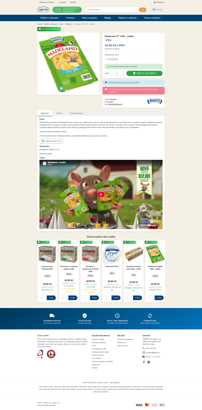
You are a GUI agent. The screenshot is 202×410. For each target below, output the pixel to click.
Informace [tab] (45, 113)
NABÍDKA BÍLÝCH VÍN (51, 141)
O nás (94, 346)
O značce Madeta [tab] (76, 113)
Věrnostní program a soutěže (102, 361)
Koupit (51, 298)
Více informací (113, 59)
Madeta (113, 99)
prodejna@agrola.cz (153, 352)
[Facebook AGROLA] (144, 362)
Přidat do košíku (144, 73)
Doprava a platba (98, 339)
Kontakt (73, 2)
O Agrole (62, 2)
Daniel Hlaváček (49, 405)
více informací (115, 382)
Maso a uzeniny (89, 18)
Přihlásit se (121, 342)
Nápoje (107, 18)
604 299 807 (151, 348)
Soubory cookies (98, 355)
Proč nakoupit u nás (99, 349)
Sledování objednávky (125, 339)
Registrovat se (122, 346)
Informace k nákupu (46, 2)
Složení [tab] (59, 113)
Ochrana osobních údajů (100, 352)
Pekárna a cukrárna (127, 18)
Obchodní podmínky (99, 342)
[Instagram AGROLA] (148, 362)
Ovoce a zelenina (152, 18)
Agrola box (96, 364)
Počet (107, 73)
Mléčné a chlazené (49, 18)
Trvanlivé (70, 18)
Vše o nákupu (97, 358)
